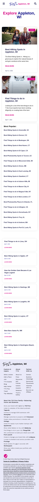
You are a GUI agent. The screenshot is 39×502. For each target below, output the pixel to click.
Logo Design (30, 473)
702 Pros (28, 406)
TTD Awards (8, 381)
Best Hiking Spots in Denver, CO (15, 135)
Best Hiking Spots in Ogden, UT (16, 256)
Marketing (24, 467)
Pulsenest (30, 417)
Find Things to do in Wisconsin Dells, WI (18, 161)
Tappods (7, 410)
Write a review (8, 374)
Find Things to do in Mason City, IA (16, 186)
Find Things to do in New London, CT (17, 197)
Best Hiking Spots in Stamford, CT (16, 176)
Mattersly (28, 428)
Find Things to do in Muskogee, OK (16, 140)
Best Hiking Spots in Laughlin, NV (17, 302)
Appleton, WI (24, 4)
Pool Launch (8, 434)
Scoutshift (7, 450)
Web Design (10, 471)
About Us (19, 374)
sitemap (19, 474)
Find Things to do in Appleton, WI (15, 99)
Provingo (7, 441)
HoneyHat (7, 414)
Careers (18, 385)
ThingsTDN (26, 430)
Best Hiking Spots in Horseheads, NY (17, 212)
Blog (5, 384)
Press (17, 377)
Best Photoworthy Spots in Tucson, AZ (18, 156)
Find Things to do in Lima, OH (15, 241)
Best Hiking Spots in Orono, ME (15, 166)
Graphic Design (23, 473)
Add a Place (8, 377)
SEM (12, 469)
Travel (6, 391)
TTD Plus (7, 389)
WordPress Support (19, 471)
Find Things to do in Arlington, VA (16, 207)
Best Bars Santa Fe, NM (13, 331)
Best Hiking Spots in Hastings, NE (17, 287)
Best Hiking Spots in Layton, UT (16, 316)
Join (5, 379)
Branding (25, 469)
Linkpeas (32, 437)
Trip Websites (8, 393)
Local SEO (20, 469)
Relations (19, 390)
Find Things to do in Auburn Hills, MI (17, 181)
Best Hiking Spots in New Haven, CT (17, 145)
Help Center (7, 386)
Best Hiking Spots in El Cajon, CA (16, 150)
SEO (15, 469)
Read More (9, 66)
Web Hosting (6, 473)
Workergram (8, 446)
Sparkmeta (7, 425)
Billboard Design (14, 473)
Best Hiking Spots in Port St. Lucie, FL (17, 227)
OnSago (6, 421)
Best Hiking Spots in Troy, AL (14, 217)
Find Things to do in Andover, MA (16, 222)
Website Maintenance (29, 471)
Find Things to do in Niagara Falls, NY (17, 191)
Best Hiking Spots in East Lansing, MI (17, 171)
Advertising (19, 467)
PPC (10, 469)
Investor (18, 388)
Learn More (8, 247)
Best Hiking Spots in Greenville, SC (16, 130)
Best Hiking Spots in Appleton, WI (15, 50)
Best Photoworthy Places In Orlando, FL (18, 202)
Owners (28, 374)
